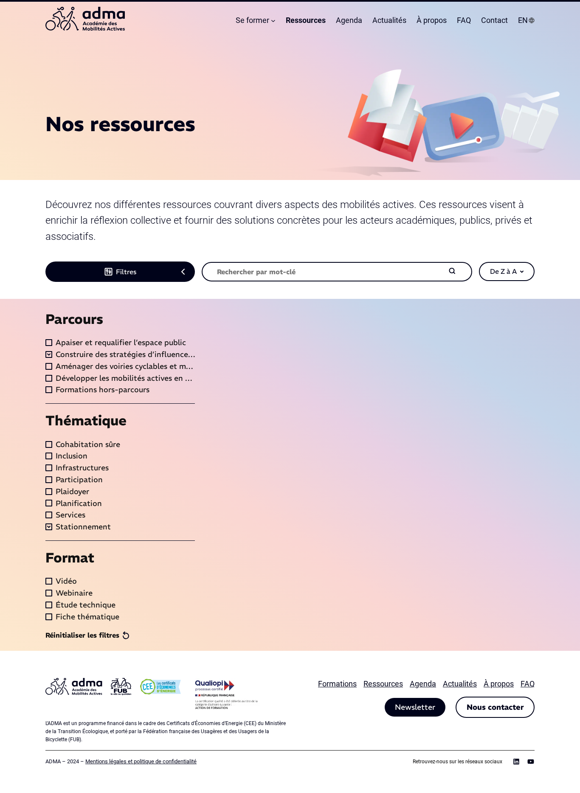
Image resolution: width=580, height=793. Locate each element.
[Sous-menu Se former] (273, 20)
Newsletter (415, 707)
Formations (337, 683)
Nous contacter (495, 707)
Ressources (383, 683)
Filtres (126, 271)
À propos (499, 683)
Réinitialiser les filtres (82, 635)
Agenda (423, 683)
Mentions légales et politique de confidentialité (141, 761)
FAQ (528, 683)
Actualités (460, 683)
